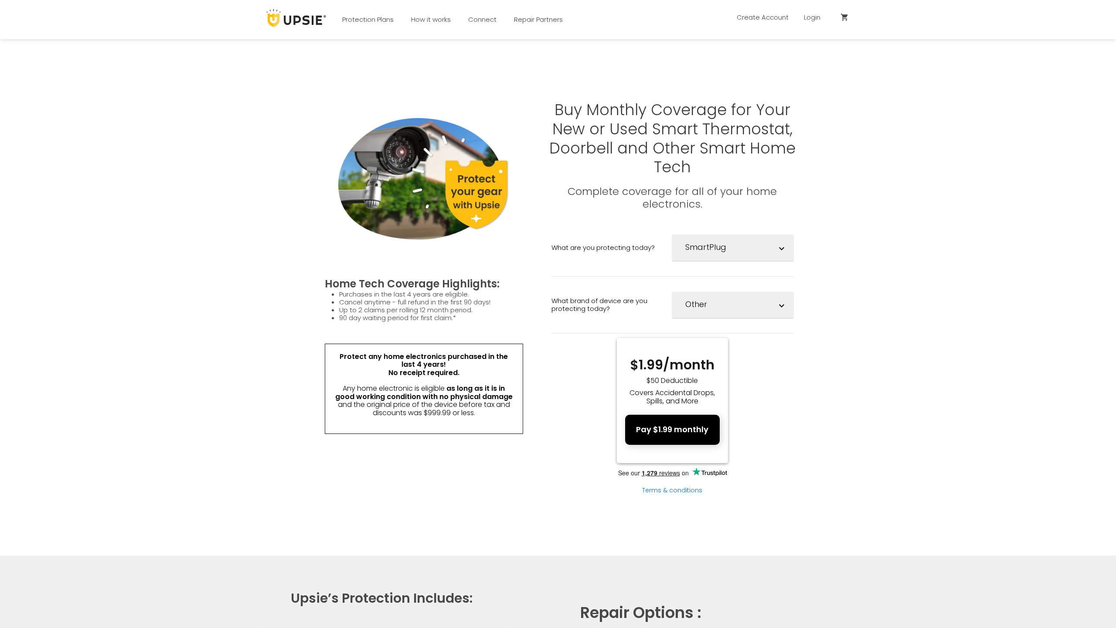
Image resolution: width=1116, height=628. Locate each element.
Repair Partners (538, 19)
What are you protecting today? (603, 247)
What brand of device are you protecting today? (599, 304)
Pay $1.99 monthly (672, 429)
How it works (431, 19)
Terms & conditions (672, 490)
